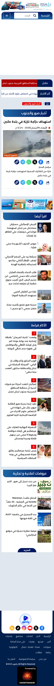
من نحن (42, 659)
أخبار (38, 636)
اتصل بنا (11, 659)
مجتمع (19, 636)
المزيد (27, 550)
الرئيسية (45, 15)
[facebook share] (40, 162)
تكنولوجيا (13, 647)
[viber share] (22, 162)
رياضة (48, 652)
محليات (8, 636)
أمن (49, 641)
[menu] (6, 15)
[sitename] (26, 620)
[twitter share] (34, 162)
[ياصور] (47, 103)
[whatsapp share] (28, 162)
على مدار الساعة (17, 641)
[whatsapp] (16, 162)
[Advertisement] (27, 48)
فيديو (40, 641)
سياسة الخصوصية (27, 659)
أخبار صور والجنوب (31, 103)
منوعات (47, 647)
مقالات (38, 652)
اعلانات (29, 636)
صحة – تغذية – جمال (30, 647)
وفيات (31, 641)
